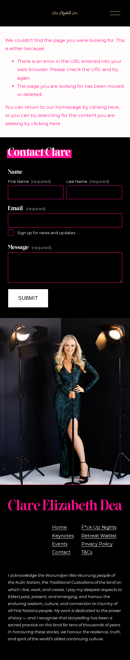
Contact (61, 552)
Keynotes (63, 536)
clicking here (104, 107)
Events (59, 544)
